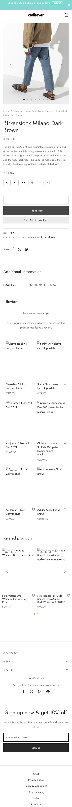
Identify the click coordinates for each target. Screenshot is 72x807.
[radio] (7, 182)
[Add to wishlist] (33, 383)
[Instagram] (40, 692)
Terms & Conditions (36, 786)
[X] (19, 249)
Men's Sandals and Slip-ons (39, 111)
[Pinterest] (26, 249)
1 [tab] (34, 614)
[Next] (65, 572)
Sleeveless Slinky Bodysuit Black (15, 386)
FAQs (36, 774)
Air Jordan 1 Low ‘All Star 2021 (17, 445)
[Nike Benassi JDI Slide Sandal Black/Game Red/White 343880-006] (53, 570)
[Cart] (67, 15)
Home (6, 111)
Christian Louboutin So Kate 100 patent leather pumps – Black (48, 448)
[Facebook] (13, 249)
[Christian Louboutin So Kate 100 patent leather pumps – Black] (51, 419)
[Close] (69, 5)
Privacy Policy (36, 780)
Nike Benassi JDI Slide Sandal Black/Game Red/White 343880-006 (51, 599)
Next (61, 63)
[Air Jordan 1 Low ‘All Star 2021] (20, 419)
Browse (38, 3)
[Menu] (5, 15)
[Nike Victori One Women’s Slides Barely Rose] (18, 570)
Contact (36, 798)
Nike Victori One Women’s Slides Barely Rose (14, 599)
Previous (10, 63)
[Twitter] (31, 692)
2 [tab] (37, 613)
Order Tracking (36, 792)
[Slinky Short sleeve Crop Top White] (51, 360)
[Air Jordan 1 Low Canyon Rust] (20, 486)
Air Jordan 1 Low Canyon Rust (15, 511)
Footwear (17, 111)
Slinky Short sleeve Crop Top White (47, 386)
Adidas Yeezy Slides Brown (48, 511)
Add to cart (36, 211)
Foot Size (9, 173)
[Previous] (7, 572)
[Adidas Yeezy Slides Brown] (51, 486)
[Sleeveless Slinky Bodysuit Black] (20, 360)
